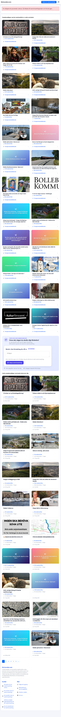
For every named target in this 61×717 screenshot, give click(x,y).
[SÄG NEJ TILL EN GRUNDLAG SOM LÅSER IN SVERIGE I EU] (45, 242)
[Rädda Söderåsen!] (16, 85)
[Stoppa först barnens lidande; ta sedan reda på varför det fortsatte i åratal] (45, 110)
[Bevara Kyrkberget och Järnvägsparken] (45, 136)
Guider (4, 682)
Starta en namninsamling (49, 2)
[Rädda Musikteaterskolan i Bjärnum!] (16, 161)
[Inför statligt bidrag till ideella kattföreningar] (45, 85)
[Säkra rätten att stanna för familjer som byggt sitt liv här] (16, 59)
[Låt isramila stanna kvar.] (16, 295)
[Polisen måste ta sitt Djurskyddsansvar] (45, 58)
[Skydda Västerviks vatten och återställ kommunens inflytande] (45, 269)
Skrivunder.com (6, 2)
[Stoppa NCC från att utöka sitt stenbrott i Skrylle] (45, 32)
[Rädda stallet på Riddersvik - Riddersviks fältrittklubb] (45, 215)
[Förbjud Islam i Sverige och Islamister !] (16, 268)
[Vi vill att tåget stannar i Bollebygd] (45, 188)
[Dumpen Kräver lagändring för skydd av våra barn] (45, 320)
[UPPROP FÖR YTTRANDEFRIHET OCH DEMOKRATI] (16, 320)
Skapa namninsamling (15, 362)
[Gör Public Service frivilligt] (16, 110)
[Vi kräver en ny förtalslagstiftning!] (16, 31)
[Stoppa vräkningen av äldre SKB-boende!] (45, 295)
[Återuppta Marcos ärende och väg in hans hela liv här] (16, 189)
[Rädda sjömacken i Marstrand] (16, 136)
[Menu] (58, 2)
